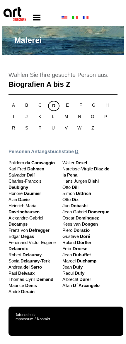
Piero (76, 230)
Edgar (21, 236)
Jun (75, 205)
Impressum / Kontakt (32, 319)
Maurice (22, 285)
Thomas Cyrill (30, 279)
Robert (25, 254)
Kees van (80, 224)
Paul (21, 273)
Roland (76, 242)
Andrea (25, 267)
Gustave (76, 236)
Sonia (29, 260)
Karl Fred (26, 168)
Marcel (79, 260)
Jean (76, 254)
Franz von (29, 230)
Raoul (73, 273)
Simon (76, 193)
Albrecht (76, 279)
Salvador (21, 174)
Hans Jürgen (80, 181)
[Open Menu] (36, 17)
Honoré (24, 193)
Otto (70, 187)
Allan (81, 285)
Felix (74, 248)
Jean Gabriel (85, 211)
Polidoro (31, 162)
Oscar (80, 217)
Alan (19, 199)
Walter (74, 162)
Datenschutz (25, 314)
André (21, 291)
